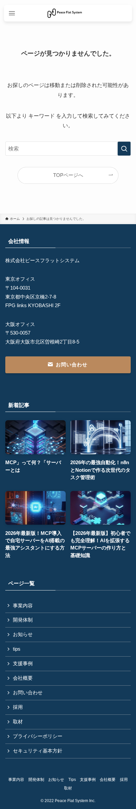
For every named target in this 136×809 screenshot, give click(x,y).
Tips (72, 779)
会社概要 (23, 678)
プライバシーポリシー (37, 736)
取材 (18, 721)
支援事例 (23, 663)
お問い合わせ (28, 692)
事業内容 (23, 605)
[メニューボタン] (12, 13)
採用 (18, 707)
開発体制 (23, 620)
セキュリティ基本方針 (37, 750)
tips (16, 649)
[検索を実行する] (124, 149)
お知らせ (23, 634)
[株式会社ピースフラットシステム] (65, 13)
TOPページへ (68, 175)
